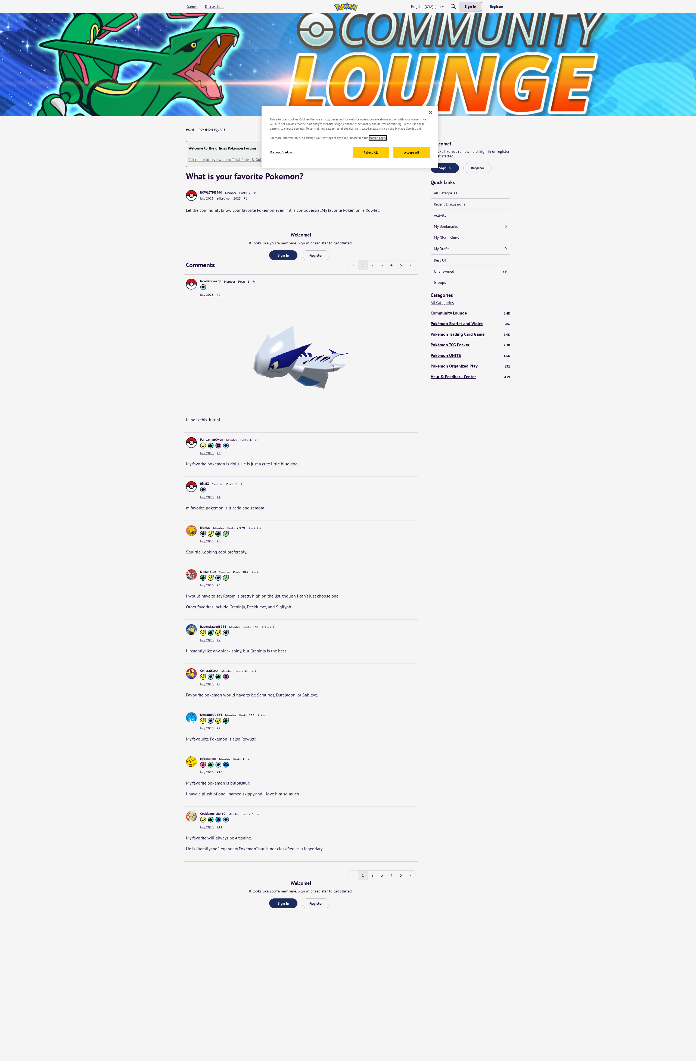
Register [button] (316, 255)
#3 (218, 453)
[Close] (431, 113)
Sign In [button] (283, 255)
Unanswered (470, 271)
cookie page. (378, 138)
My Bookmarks (470, 226)
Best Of (440, 260)
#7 (218, 640)
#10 (219, 772)
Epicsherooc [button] (208, 759)
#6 (218, 585)
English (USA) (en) (426, 6)
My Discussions (446, 237)
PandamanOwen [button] (211, 439)
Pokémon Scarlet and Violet (470, 323)
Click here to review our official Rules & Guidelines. (231, 159)
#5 (218, 541)
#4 (218, 497)
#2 (218, 295)
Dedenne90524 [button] (211, 714)
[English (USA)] (346, 6)
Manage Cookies (281, 152)
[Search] (453, 6)
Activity (440, 215)
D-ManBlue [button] (208, 572)
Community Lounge (470, 313)
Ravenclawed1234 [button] (213, 626)
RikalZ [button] (204, 483)
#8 (218, 684)
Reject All (371, 153)
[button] (191, 195)
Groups (440, 282)
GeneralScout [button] (209, 670)
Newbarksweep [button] (210, 281)
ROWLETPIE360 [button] (211, 192)
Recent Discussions (449, 204)
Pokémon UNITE (470, 355)
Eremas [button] (205, 527)
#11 (219, 827)
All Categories (445, 193)
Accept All (411, 153)
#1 (246, 198)
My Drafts (470, 248)
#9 (218, 728)
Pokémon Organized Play (470, 366)
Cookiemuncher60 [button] (212, 813)
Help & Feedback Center (470, 376)
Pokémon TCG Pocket (470, 344)
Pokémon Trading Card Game (470, 334)
